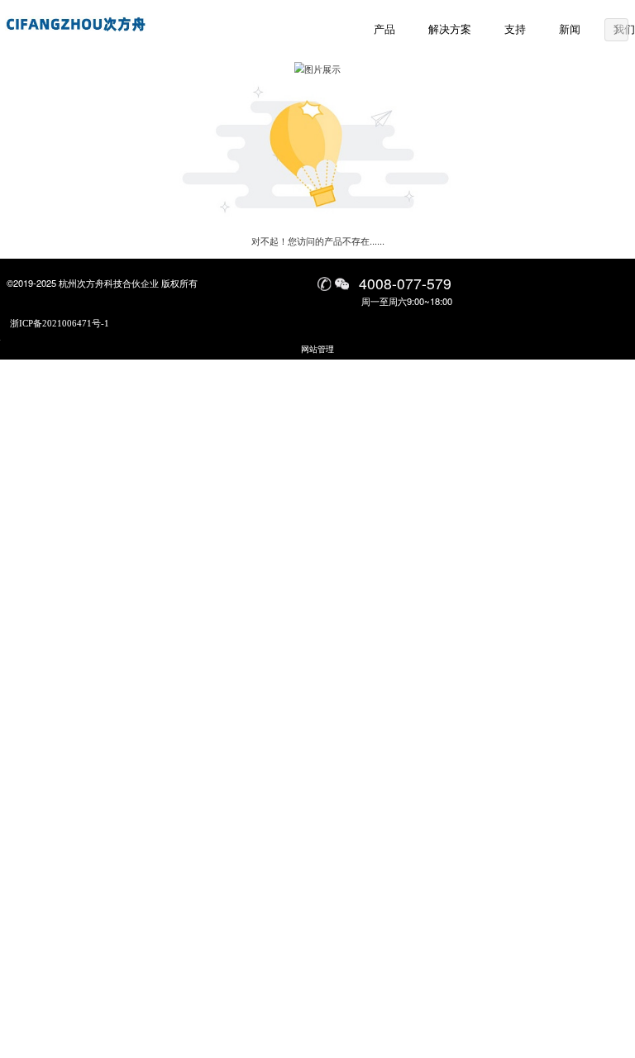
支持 (515, 30)
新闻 (569, 30)
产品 (384, 30)
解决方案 (449, 30)
